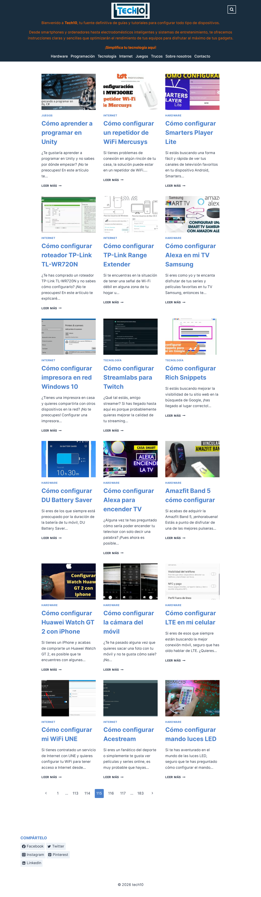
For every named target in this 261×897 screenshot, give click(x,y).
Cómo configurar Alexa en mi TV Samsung (190, 255)
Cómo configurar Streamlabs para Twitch (128, 377)
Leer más (51, 186)
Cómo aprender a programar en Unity (67, 132)
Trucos (157, 56)
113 (75, 793)
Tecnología (107, 56)
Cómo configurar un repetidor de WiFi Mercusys (128, 132)
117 (123, 793)
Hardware (59, 56)
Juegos (142, 56)
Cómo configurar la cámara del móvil (128, 622)
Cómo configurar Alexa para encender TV (128, 500)
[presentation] (68, 92)
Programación (83, 56)
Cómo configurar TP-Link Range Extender (128, 255)
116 (111, 793)
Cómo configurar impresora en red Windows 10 (66, 377)
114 (87, 793)
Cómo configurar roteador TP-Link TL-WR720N (66, 255)
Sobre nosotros (178, 56)
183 (140, 793)
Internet (126, 56)
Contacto (202, 56)
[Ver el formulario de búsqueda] (232, 9)
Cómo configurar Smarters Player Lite (190, 132)
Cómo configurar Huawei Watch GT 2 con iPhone (67, 622)
